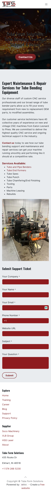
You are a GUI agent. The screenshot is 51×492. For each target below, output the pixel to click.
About (5, 444)
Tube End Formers (16, 170)
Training (6, 400)
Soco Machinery (10, 431)
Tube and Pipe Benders (19, 167)
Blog (4, 409)
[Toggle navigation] (46, 4)
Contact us (8, 142)
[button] (9, 375)
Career (5, 404)
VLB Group (8, 435)
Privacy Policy (9, 418)
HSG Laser (7, 440)
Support (6, 413)
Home (5, 395)
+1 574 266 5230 (11, 468)
